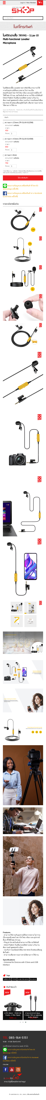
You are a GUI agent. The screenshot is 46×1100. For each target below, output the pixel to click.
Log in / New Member (28, 2)
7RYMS (14, 979)
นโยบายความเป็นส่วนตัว (33, 1094)
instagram (18, 1069)
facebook (5, 1069)
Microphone (33, 979)
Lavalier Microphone (23, 979)
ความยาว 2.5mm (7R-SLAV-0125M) (19, 122)
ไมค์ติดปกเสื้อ (7, 979)
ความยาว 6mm (11, 155)
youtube (11, 1069)
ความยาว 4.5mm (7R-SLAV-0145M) (19, 139)
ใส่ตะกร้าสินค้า (23, 177)
